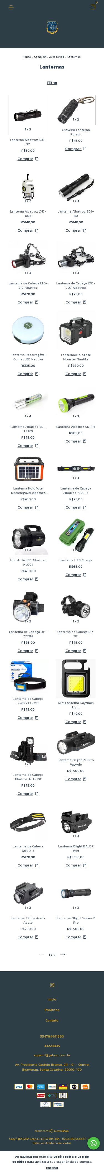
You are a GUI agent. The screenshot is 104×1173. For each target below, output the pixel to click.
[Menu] (12, 7)
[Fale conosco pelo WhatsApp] (93, 1143)
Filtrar (52, 83)
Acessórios (57, 57)
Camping (40, 57)
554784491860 (52, 1036)
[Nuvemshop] (52, 1132)
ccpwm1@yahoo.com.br (52, 1055)
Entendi (52, 1167)
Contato (52, 1020)
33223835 (52, 1045)
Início (27, 57)
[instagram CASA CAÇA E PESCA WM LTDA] (52, 985)
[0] (92, 8)
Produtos (52, 1009)
